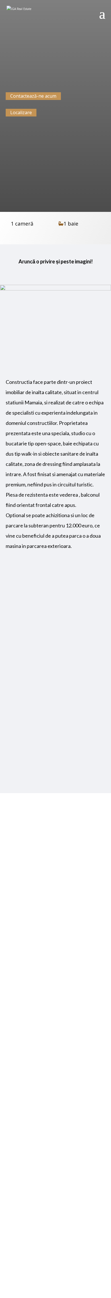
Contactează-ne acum (33, 96)
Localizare (21, 112)
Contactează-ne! (55, 1260)
